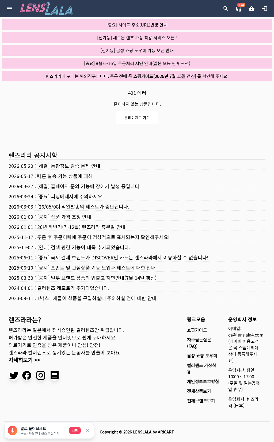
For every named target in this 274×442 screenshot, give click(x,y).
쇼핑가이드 (197, 330)
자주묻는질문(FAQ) (199, 342)
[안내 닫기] (87, 430)
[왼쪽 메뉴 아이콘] (9, 8)
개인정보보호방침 (203, 381)
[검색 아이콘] (225, 8)
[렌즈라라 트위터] (14, 375)
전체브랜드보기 (201, 400)
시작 (75, 430)
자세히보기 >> (24, 360)
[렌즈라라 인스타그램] (40, 375)
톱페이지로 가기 (137, 117)
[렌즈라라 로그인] (264, 8)
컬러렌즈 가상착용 (201, 368)
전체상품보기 (199, 391)
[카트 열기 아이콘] (251, 8)
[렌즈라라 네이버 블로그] (54, 375)
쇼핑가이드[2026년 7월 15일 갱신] (164, 76)
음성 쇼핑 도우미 (202, 355)
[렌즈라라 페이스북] (26, 375)
